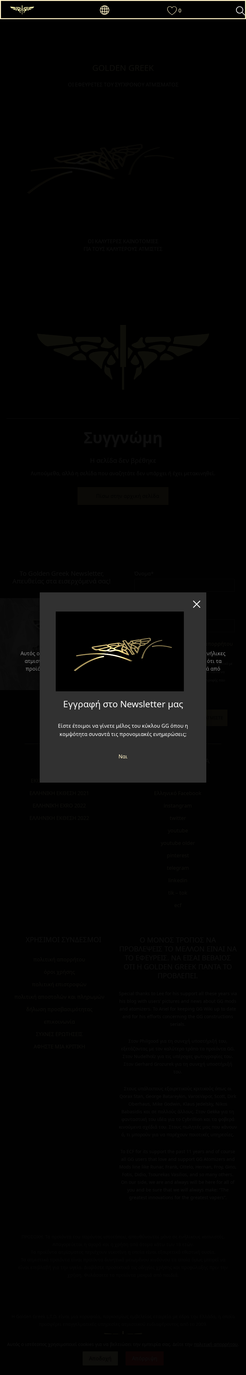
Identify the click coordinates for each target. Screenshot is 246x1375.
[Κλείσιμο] (196, 602)
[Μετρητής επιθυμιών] (170, 10)
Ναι (123, 756)
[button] (102, 10)
